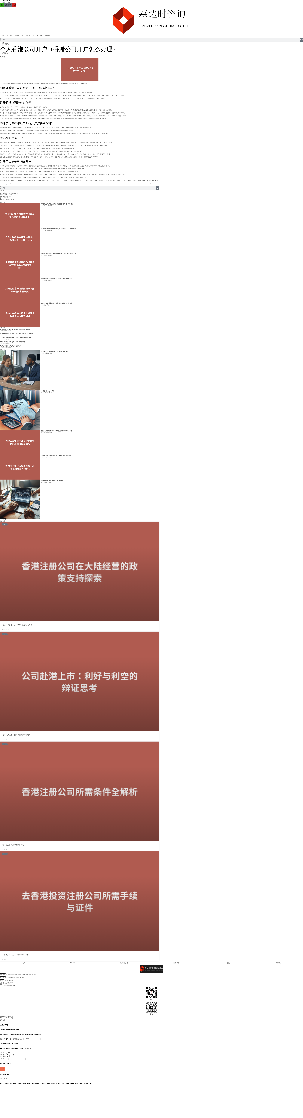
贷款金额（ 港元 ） (17, 1039)
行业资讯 (47, 35)
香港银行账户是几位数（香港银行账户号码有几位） (57, 204)
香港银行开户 (30, 35)
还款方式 (2, 1039)
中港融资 (39, 35)
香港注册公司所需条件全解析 (13, 845)
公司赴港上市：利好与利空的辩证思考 (16, 735)
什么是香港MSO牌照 (48, 391)
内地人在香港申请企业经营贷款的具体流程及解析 (57, 303)
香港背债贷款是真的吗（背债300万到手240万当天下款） (59, 253)
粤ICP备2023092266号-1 (7, 1018)
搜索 (0, 39)
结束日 (2, 1056)
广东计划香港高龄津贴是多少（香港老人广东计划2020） (59, 229)
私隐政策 (2, 1020)
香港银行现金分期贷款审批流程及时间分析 (54, 351)
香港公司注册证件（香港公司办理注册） (13, 342)
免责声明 (2, 1019)
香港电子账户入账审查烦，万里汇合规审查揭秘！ (57, 455)
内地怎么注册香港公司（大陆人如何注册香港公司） (16, 337)
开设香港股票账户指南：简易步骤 (52, 480)
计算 (3, 1069)
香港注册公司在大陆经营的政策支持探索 (17, 625)
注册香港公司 (19, 35)
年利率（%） (3, 1053)
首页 (3, 35)
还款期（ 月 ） (4, 1058)
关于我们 (9, 35)
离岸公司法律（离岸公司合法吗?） (11, 346)
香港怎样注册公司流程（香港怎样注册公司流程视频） (17, 333)
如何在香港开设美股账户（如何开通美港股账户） (57, 278)
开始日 (2, 1055)
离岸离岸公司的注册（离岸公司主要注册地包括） (15, 329)
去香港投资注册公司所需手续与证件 (15, 955)
